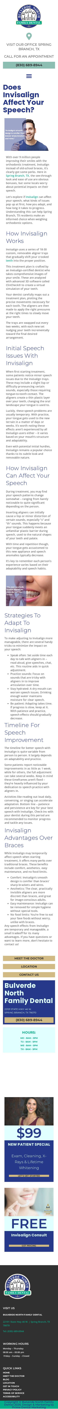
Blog (6, 1379)
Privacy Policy (12, 1389)
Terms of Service (13, 1393)
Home (6, 1372)
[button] (29, 76)
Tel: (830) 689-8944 (13, 1331)
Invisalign (32, 197)
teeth (9, 260)
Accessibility (11, 1396)
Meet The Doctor (14, 1376)
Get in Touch (11, 1386)
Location (9, 1383)
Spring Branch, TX (17, 175)
